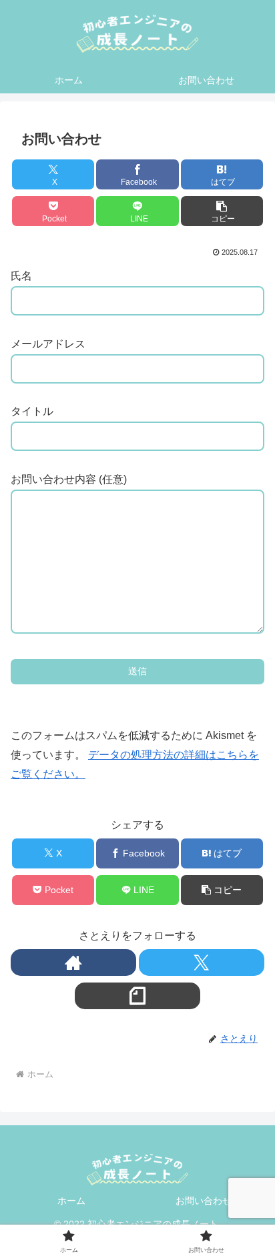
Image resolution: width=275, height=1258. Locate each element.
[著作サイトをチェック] (73, 962)
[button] (222, 211)
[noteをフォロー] (137, 996)
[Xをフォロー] (201, 962)
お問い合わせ (204, 1200)
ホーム (71, 1200)
